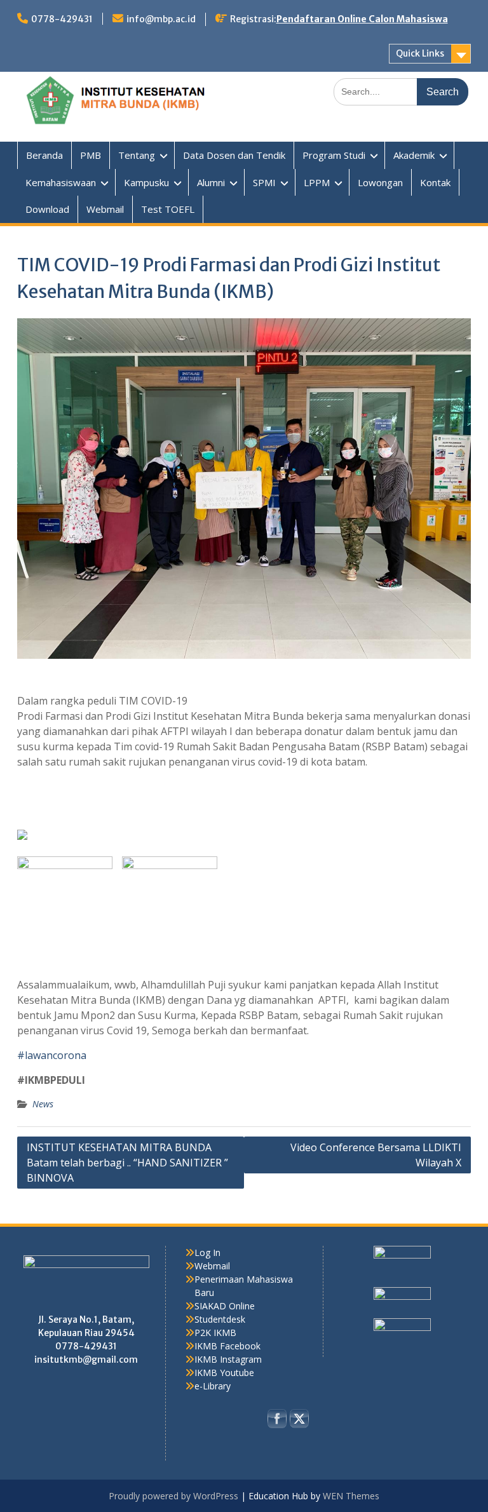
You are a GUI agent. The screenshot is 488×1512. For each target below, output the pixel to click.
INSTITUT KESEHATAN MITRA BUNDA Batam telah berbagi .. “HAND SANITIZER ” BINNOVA (127, 1162)
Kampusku (146, 182)
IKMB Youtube (224, 1373)
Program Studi (333, 155)
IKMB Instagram (228, 1359)
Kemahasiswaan (60, 182)
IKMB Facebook (227, 1346)
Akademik (414, 155)
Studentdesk (219, 1319)
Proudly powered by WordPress (173, 1496)
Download (47, 209)
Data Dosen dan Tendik (234, 155)
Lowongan (380, 182)
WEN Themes (351, 1496)
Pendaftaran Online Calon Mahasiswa (362, 19)
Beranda (44, 155)
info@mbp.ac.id (161, 19)
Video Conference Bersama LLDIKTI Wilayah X (375, 1155)
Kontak (435, 182)
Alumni (211, 182)
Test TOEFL (167, 209)
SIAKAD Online (224, 1306)
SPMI (264, 182)
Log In (207, 1252)
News (42, 1104)
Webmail (105, 209)
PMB (90, 155)
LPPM (317, 182)
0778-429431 (62, 19)
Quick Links (420, 53)
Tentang (136, 155)
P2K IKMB (215, 1332)
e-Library (212, 1386)
